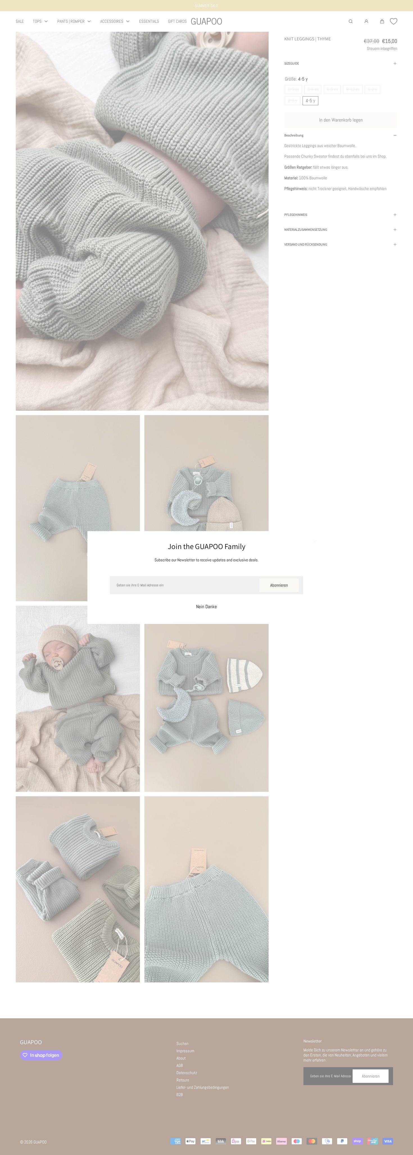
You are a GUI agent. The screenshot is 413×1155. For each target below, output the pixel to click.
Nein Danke (206, 607)
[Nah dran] (314, 542)
